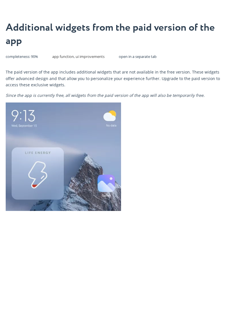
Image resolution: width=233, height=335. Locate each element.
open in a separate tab (138, 56)
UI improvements (90, 56)
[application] (63, 156)
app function (63, 56)
